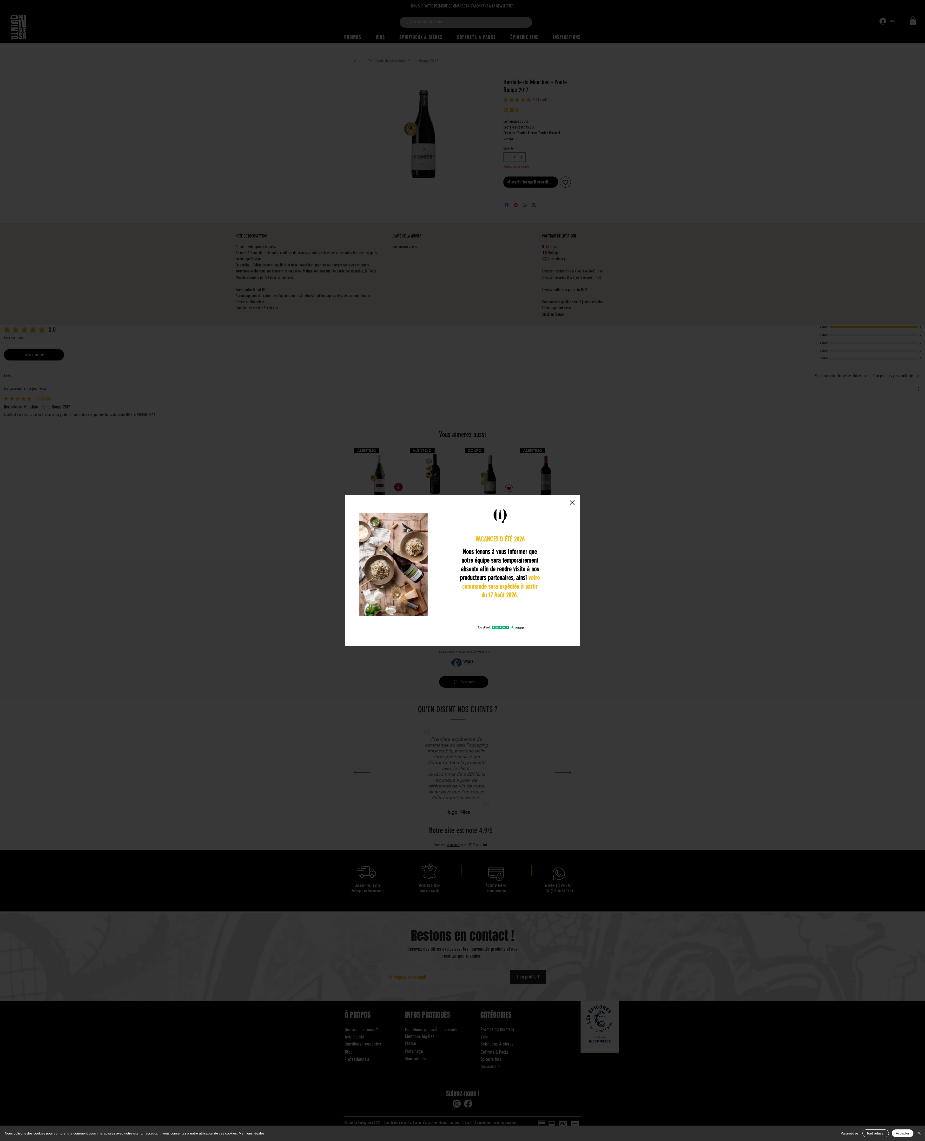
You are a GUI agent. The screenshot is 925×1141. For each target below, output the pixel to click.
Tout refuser (875, 1133)
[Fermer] (919, 1133)
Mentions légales (251, 1133)
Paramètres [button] (850, 1133)
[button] (572, 502)
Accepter (902, 1133)
